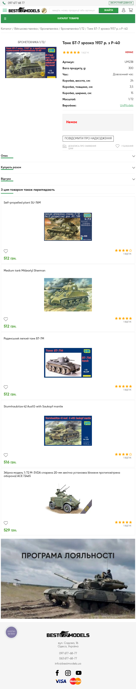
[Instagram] (68, 673)
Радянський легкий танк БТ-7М (24, 338)
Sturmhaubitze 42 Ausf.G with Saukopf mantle (33, 406)
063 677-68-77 (68, 658)
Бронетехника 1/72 (31, 42)
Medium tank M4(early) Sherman (24, 270)
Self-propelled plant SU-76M (22, 202)
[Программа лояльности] (68, 618)
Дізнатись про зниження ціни (82, 147)
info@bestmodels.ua (68, 663)
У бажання (127, 146)
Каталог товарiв (68, 18)
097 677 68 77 (16, 3)
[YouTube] (78, 673)
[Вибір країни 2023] (44, 12)
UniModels (126, 105)
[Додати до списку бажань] (6, 251)
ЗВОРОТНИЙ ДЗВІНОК (121, 3)
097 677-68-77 (68, 653)
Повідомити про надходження (88, 138)
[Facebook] (57, 673)
